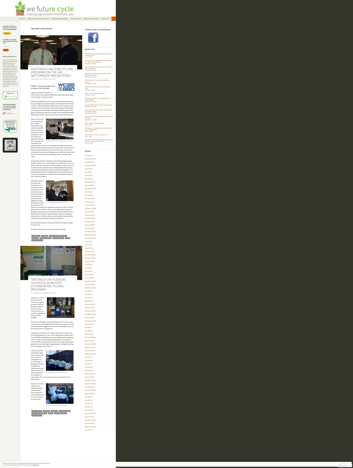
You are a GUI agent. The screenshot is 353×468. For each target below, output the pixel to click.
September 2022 (90, 208)
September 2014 (90, 390)
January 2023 (89, 202)
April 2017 (88, 297)
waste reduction (37, 240)
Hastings (46, 411)
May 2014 (88, 403)
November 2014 (89, 383)
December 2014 (89, 380)
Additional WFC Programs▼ (91, 18)
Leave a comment (51, 79)
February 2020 (89, 225)
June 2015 (88, 360)
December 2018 (89, 254)
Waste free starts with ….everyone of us (96, 134)
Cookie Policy (35, 465)
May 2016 (88, 327)
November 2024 (89, 159)
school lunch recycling (39, 413)
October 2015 (89, 350)
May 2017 (88, 294)
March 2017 (88, 301)
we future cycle (37, 415)
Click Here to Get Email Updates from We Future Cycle (10, 41)
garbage (44, 235)
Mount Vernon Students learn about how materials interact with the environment (99, 140)
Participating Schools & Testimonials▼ (38, 18)
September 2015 (90, 354)
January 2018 (89, 278)
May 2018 (88, 268)
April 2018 (88, 271)
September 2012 (90, 426)
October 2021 (89, 221)
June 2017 (88, 291)
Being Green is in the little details (94, 123)
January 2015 (89, 377)
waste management (60, 413)
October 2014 (89, 387)
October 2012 (89, 423)
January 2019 (89, 251)
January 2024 (89, 185)
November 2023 (89, 188)
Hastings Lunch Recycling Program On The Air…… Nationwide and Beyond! (52, 72)
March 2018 (88, 274)
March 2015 (88, 370)
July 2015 (87, 357)
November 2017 (89, 281)
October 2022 (89, 205)
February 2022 (89, 215)
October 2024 (89, 162)
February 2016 (89, 337)
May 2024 (88, 172)
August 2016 (88, 324)
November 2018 (89, 258)
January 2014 (89, 416)
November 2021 (89, 218)
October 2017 (89, 284)
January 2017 (89, 307)
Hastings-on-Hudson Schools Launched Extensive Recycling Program (48, 284)
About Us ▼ (22, 18)
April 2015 (88, 367)
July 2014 (87, 397)
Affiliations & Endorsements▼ (60, 18)
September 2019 (90, 238)
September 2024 (90, 165)
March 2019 (88, 248)
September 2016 (90, 321)
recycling (35, 238)
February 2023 (89, 198)
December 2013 (89, 420)
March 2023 (88, 195)
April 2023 (88, 192)
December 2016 (89, 311)
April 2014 (88, 407)
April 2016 (88, 331)
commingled (36, 235)
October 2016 (89, 317)
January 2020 (89, 228)
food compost (36, 411)
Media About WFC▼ (76, 18)
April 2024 (88, 175)
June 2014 (88, 400)
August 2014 (88, 393)
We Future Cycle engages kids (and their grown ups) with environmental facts (98, 61)
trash (67, 238)
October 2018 (89, 261)
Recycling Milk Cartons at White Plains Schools (98, 105)
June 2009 (88, 430)
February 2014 (89, 413)
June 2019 (88, 241)
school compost (58, 238)
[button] (8, 142)
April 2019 (88, 245)
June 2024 (88, 169)
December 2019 (89, 231)
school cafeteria (46, 238)
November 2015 (89, 347)
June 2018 (88, 264)
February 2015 (89, 374)
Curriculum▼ (105, 18)
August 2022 (88, 212)
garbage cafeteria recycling (58, 235)
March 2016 (88, 334)
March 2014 (88, 410)
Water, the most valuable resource (95, 93)
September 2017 (90, 288)
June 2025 (88, 155)
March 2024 (88, 178)
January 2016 (89, 340)
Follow (5, 50)
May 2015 (88, 364)
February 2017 (89, 304)
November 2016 (89, 314)
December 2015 (89, 344)
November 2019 (89, 235)
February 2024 (89, 182)
